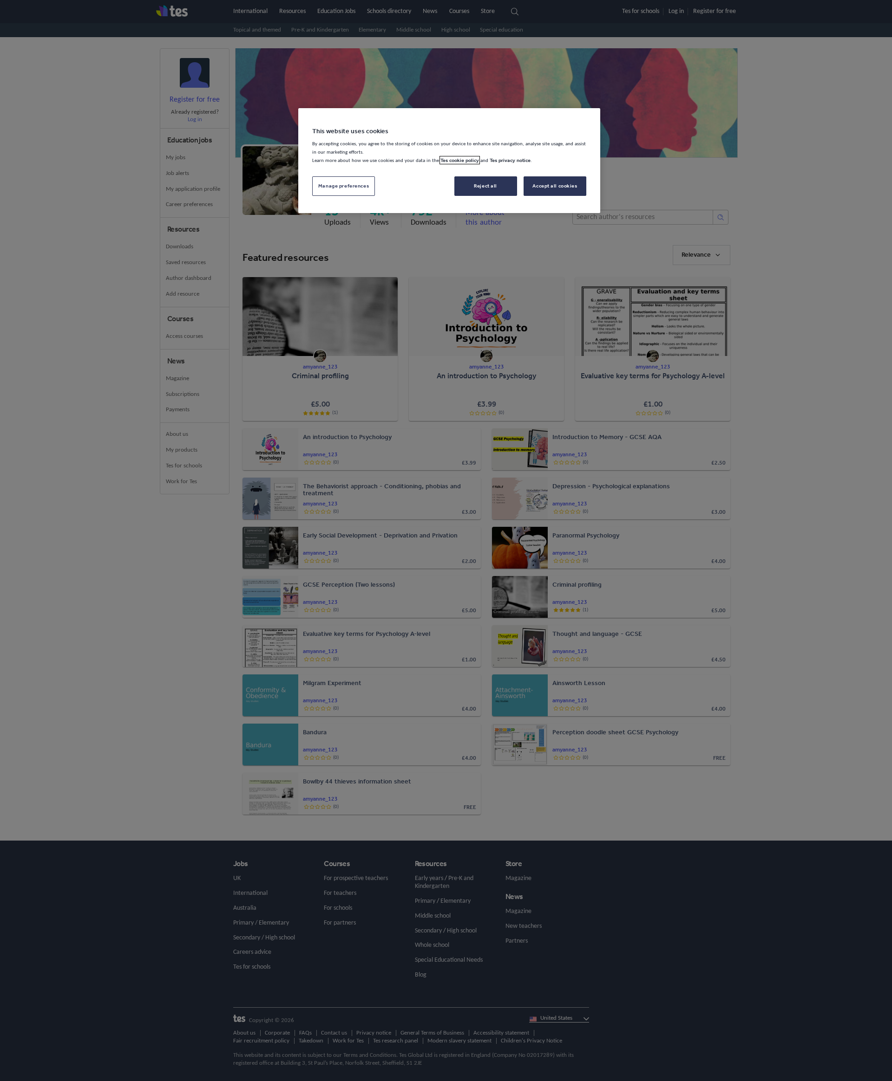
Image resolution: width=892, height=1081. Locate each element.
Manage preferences (343, 185)
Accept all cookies (554, 185)
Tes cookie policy (459, 160)
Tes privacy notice (510, 160)
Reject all (485, 185)
